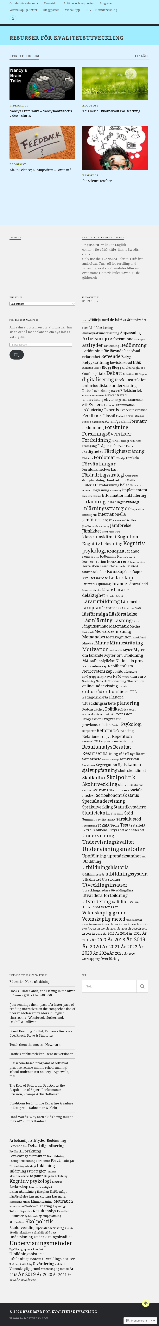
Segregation (106, 764)
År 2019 (135, 939)
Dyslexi (115, 391)
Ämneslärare (95, 924)
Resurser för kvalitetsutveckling (67, 37)
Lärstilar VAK (131, 608)
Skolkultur (94, 777)
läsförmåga (95, 614)
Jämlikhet (91, 531)
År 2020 (91, 946)
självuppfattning (100, 770)
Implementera (134, 489)
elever (109, 399)
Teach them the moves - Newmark (35, 1044)
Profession (123, 714)
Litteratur (89, 584)
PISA (104, 697)
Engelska (121, 400)
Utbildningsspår (93, 874)
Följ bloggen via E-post (24, 320)
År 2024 (101, 953)
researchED (90, 741)
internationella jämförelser (104, 517)
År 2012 (97, 933)
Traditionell (101, 830)
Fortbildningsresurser (126, 441)
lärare (107, 589)
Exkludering (92, 410)
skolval (124, 784)
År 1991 (106, 924)
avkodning (111, 346)
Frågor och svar (111, 445)
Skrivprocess (119, 790)
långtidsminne (95, 626)
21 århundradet (134, 320)
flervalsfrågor (135, 416)
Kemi (105, 531)
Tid (84, 830)
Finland (120, 416)
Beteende (110, 356)
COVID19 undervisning (101, 10)
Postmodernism (92, 714)
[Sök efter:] (115, 986)
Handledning (115, 480)
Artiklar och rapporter (79, 3)
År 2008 (122, 928)
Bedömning (133, 345)
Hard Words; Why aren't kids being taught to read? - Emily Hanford (41, 1119)
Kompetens (126, 556)
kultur (101, 572)
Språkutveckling (97, 807)
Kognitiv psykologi (30, 1181)
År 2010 (142, 928)
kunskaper (133, 572)
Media (135, 626)
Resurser (92, 753)
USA (144, 856)
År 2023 (21, 1279)
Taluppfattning (89, 825)
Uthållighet (91, 879)
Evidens (95, 404)
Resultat (122, 747)
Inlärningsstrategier (106, 508)
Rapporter (89, 731)
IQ (106, 520)
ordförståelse (116, 691)
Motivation (95, 649)
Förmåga (120, 458)
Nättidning (88, 681)
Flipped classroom (93, 421)
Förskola (132, 458)
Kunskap (116, 571)
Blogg (106, 367)
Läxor (135, 621)
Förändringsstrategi (103, 475)
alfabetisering (103, 328)
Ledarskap (121, 577)
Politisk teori (127, 709)
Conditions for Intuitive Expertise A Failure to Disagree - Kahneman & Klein (41, 1105)
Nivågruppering (93, 676)
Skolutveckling (99, 784)
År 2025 (116, 953)
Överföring (110, 958)
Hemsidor (51, 3)
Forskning (117, 427)
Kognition (127, 537)
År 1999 (123, 924)
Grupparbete (131, 475)
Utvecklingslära (122, 890)
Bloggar (118, 367)
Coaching (89, 373)
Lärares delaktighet (40, 1187)
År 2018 (116, 939)
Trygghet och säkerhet (127, 830)
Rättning (110, 753)
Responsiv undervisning (116, 741)
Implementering (91, 495)
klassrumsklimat (99, 537)
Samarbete (91, 758)
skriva (86, 790)
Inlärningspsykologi (122, 502)
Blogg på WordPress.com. (29, 1318)
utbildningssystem (126, 873)
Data (101, 373)
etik (85, 405)
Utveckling (111, 879)
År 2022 (129, 947)
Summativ (89, 819)
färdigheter (93, 451)
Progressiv (111, 718)
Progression (91, 719)
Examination (125, 405)
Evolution (109, 405)
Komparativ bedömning (99, 556)
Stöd (128, 813)
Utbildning (91, 861)
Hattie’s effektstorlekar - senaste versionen (41, 1054)
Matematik (119, 626)
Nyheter (126, 676)
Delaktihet (128, 374)
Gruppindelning (93, 480)
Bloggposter (51, 10)
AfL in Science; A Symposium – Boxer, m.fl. (41, 170)
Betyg (126, 356)
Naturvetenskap (94, 666)
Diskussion (90, 386)
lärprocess (111, 607)
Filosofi (109, 415)
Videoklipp (72, 10)
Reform (104, 730)
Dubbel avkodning (96, 390)
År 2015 (135, 933)
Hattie (131, 480)
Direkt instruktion (131, 379)
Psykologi (131, 724)
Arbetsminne (121, 338)
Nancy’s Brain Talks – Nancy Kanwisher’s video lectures (41, 113)
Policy (99, 709)
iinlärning (115, 490)
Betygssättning (95, 362)
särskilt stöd (128, 819)
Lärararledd (138, 584)
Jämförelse (120, 525)
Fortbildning (96, 440)
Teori (114, 825)
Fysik (129, 446)
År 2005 (92, 928)
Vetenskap (109, 907)
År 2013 (109, 933)
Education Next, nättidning (30, 981)
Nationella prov (129, 660)
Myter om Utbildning (123, 655)
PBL (133, 691)
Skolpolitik (121, 777)
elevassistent (98, 395)
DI (136, 374)
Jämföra (130, 520)
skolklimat (136, 770)
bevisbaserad (121, 362)
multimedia (115, 650)
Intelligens (89, 515)
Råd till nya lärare (132, 754)
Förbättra (87, 458)
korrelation (90, 566)
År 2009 (132, 928)
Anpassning (130, 332)
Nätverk (101, 681)
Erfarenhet (135, 400)
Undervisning (98, 835)
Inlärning (94, 501)
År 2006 (101, 928)
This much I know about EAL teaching (111, 111)
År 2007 (111, 928)
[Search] (13, 18)
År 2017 (99, 940)
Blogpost (90, 105)
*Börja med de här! (106, 319)
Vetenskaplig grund (104, 912)
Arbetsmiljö (95, 338)
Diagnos (143, 374)
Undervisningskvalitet (108, 842)
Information (113, 495)
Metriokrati (139, 637)
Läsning (122, 620)
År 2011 (86, 933)
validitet (120, 902)
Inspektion (137, 509)
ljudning (104, 584)
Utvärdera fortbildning (105, 895)
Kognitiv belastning (102, 544)
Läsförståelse (123, 614)
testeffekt (137, 825)
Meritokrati (88, 632)
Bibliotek (87, 367)
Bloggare (106, 3)
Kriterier (121, 566)
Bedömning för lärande (103, 350)
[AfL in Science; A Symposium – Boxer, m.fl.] (42, 142)
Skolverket (136, 785)
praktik (108, 714)
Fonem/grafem (117, 421)
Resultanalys (97, 746)
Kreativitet (107, 566)
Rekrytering (123, 730)
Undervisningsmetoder (113, 849)
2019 (85, 328)
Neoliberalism (120, 666)
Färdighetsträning (124, 451)
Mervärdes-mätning (112, 631)
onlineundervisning (100, 686)
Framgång (89, 446)
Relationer (91, 736)
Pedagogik (91, 697)
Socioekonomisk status (117, 795)
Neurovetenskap (97, 671)
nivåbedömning (125, 671)
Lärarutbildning (101, 601)
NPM (117, 676)
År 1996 (114, 924)
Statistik (122, 807)
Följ (16, 355)
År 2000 (132, 924)
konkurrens (118, 561)
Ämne (85, 924)
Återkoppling (91, 959)
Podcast (88, 709)
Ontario (123, 686)
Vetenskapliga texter (23, 10)
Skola (122, 771)
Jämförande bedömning (95, 526)
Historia (88, 485)
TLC (88, 830)
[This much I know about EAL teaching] (115, 83)
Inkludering (135, 495)
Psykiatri (115, 725)
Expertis (111, 409)
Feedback (92, 415)
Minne (102, 643)
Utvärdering (96, 901)
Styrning (117, 813)
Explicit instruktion (134, 410)
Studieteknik (96, 813)
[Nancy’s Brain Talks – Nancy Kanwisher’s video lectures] (42, 83)
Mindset (88, 643)
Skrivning (100, 790)
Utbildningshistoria (105, 867)
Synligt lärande (107, 819)
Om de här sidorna (22, 3)
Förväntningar (99, 463)
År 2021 (111, 946)
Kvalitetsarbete (95, 578)
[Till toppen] (145, 1303)
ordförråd (92, 691)
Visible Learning (134, 919)
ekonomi (86, 395)
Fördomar (105, 457)
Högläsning (100, 490)
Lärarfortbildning (115, 595)
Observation (135, 681)
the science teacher (97, 181)
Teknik (103, 825)
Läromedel (131, 601)
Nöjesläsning (117, 681)
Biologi (97, 367)
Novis (108, 676)
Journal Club (118, 520)
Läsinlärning (97, 620)
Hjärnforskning (107, 485)
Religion (106, 737)
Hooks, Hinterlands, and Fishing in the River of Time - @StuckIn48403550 (42, 993)
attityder (92, 345)
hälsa (125, 484)
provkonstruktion (96, 724)
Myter (128, 650)
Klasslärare (114, 531)
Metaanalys (93, 637)
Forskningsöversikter (106, 433)
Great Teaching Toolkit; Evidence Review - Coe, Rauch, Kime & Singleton (41, 1033)
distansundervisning (118, 385)
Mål (85, 660)
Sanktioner (88, 765)
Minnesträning (126, 643)
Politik (111, 709)
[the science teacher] (115, 148)
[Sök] (142, 986)
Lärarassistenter (91, 590)
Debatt (114, 373)
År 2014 (121, 933)
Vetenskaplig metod (103, 919)
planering (128, 703)
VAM (96, 907)
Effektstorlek (131, 390)
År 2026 (129, 953)
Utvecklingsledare (96, 890)
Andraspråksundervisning (100, 333)
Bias (137, 362)
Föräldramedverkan (100, 469)
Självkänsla (129, 764)
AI (90, 327)
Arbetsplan (140, 339)
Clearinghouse (135, 367)
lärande (119, 583)
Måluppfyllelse (102, 661)
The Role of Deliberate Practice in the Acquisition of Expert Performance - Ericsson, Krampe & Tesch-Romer (37, 1089)
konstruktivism (137, 562)
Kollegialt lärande (123, 551)
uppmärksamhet (124, 856)
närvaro (138, 676)
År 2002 (140, 924)
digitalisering (98, 379)
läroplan (92, 607)
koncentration (94, 561)
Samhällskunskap (110, 759)
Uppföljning (94, 856)
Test (124, 825)
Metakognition (119, 637)
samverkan (129, 758)
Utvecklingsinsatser (105, 885)
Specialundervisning (103, 801)
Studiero (138, 807)
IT (110, 520)
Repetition (122, 736)
